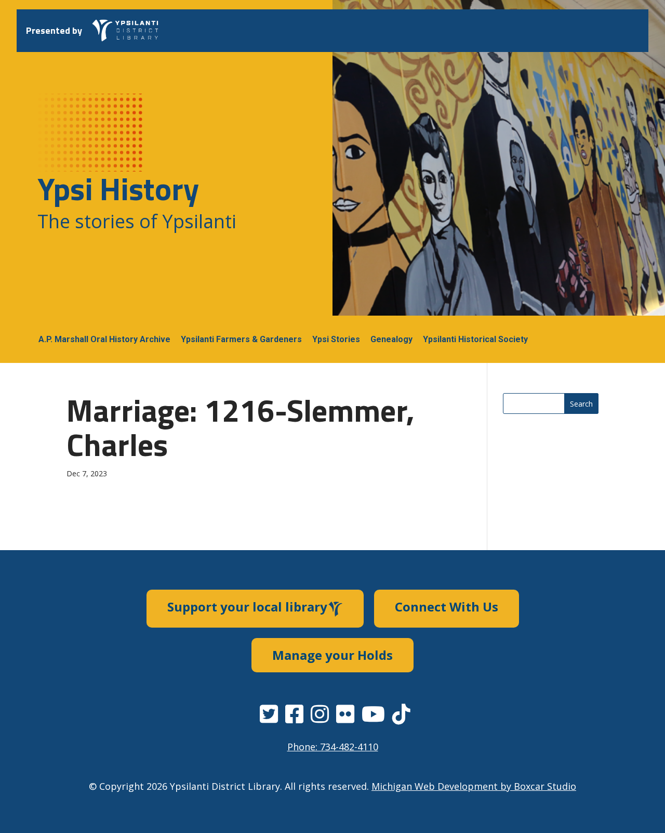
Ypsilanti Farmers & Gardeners (241, 339)
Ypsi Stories (336, 339)
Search (581, 404)
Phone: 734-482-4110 (332, 746)
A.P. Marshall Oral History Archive (104, 339)
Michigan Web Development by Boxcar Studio (473, 786)
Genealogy (391, 339)
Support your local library (247, 606)
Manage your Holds (332, 654)
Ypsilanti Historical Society (475, 339)
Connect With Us (446, 606)
